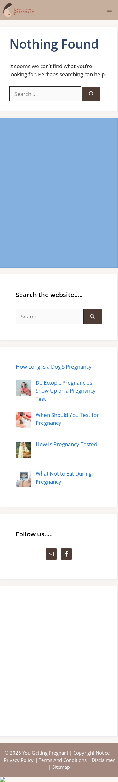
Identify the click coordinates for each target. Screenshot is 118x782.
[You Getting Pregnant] (18, 10)
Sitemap (61, 767)
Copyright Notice (91, 753)
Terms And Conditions (63, 760)
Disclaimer (103, 760)
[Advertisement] (59, 192)
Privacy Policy (19, 760)
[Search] (91, 94)
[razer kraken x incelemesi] (59, 779)
